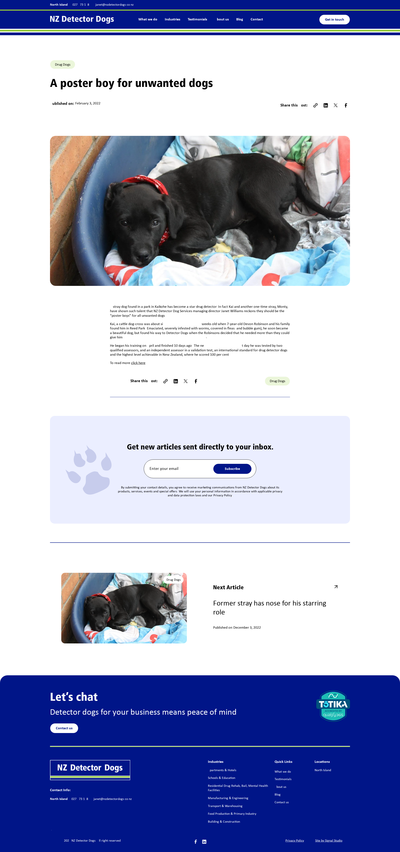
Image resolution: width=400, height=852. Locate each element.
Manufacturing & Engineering (228, 798)
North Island (59, 4)
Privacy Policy (294, 840)
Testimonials (197, 19)
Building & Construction (224, 821)
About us (222, 19)
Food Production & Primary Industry (232, 814)
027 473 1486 (81, 4)
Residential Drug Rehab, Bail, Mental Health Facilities (238, 788)
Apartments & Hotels (222, 770)
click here (138, 363)
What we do (147, 19)
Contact (257, 19)
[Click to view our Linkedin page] (204, 841)
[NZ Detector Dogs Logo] (90, 770)
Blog (239, 19)
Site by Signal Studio (328, 840)
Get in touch (334, 20)
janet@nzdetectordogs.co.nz (114, 4)
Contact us (64, 728)
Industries (172, 19)
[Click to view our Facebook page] (196, 841)
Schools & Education (221, 778)
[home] (82, 19)
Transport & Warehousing (225, 806)
